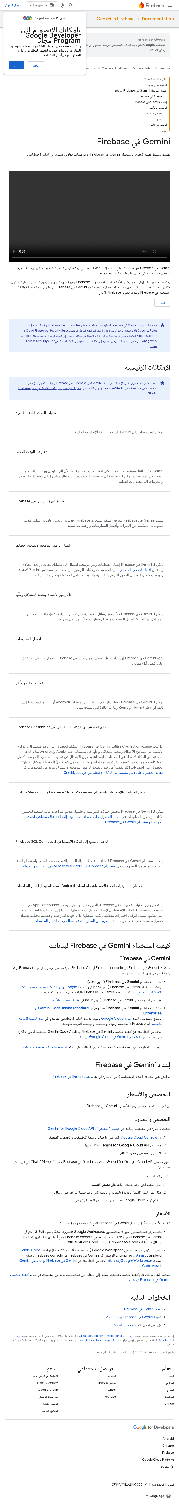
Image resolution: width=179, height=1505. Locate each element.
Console (138, 1137)
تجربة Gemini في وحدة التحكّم (133, 1317)
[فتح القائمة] (170, 5)
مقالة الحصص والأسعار (64, 1000)
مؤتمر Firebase (106, 1383)
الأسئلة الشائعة (50, 1404)
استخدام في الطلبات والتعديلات (68, 866)
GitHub (169, 1404)
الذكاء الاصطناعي (87, 68)
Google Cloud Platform (158, 1460)
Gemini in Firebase (115, 19)
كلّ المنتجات (167, 1467)
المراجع (170, 1383)
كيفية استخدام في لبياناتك (113, 1037)
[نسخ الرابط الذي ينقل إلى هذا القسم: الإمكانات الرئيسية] (120, 367)
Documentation (158, 19)
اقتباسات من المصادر (135, 570)
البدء (16, 65)
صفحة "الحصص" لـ (84, 1129)
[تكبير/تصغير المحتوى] (145, 79)
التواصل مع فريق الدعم (45, 1376)
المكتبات (169, 1397)
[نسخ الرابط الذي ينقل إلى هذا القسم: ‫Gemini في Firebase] (115, 959)
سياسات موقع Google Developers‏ (99, 1340)
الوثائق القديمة (50, 1411)
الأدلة (171, 1376)
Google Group (48, 1390)
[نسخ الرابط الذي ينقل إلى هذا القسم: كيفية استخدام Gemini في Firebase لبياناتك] (44, 946)
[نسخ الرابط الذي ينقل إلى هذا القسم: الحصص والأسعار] (122, 1094)
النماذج (170, 1390)
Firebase (164, 68)
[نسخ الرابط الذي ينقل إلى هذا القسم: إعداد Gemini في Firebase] (90, 1065)
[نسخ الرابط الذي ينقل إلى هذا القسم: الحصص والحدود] (130, 1119)
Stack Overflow (47, 1383)
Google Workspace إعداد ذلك (129, 1261)
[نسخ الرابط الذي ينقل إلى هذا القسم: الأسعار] (151, 1214)
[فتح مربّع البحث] (71, 5)
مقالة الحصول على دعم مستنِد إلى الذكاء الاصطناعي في (113, 773)
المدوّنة (112, 1376)
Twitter (111, 1390)
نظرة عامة (45, 1047)
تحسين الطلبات (123, 1325)
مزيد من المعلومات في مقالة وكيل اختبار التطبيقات (71, 921)
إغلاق (36, 66)
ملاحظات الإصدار (48, 1397)
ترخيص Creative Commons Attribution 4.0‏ (106, 1336)
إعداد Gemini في (71, 1077)
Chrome (168, 1446)
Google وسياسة (65, 987)
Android (168, 1439)
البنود (171, 1484)
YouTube (110, 1397)
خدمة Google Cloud (116, 1018)
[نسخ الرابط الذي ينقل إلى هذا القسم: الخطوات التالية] (126, 1297)
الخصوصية (158, 1484)
